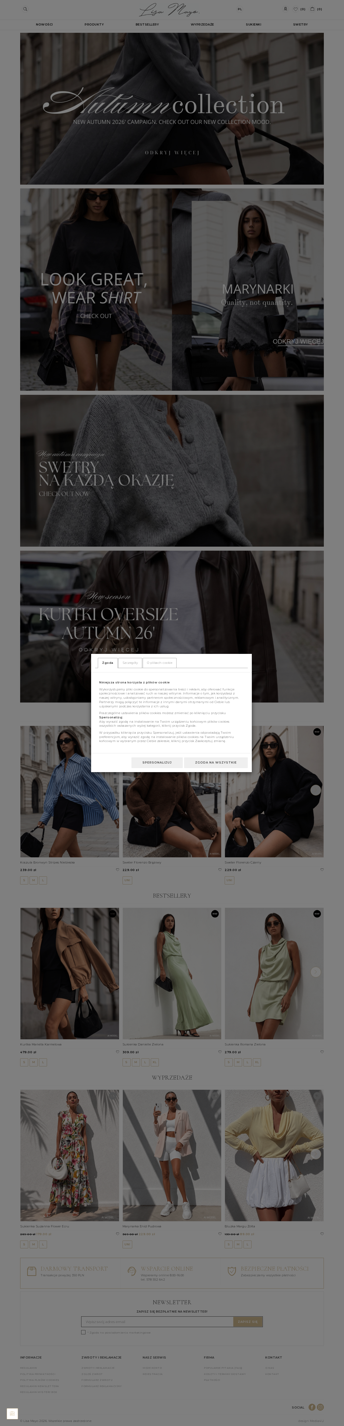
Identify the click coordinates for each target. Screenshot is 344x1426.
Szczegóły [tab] (130, 663)
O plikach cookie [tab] (159, 663)
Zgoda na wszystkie (216, 762)
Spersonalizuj (157, 762)
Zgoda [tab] (107, 663)
